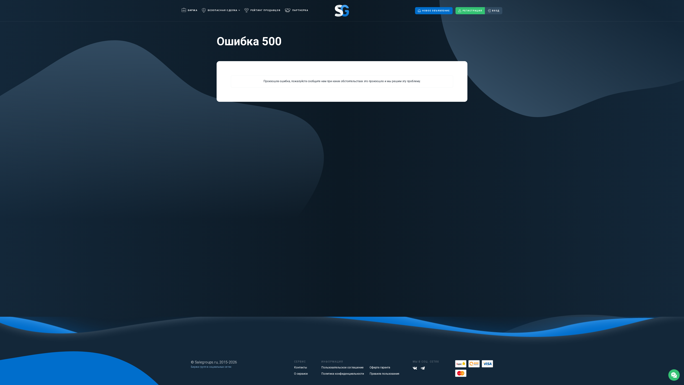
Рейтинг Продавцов (265, 10)
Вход (495, 10)
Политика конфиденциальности (342, 373)
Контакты (300, 367)
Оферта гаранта (380, 367)
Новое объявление (436, 10)
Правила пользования (384, 373)
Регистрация (472, 10)
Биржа (192, 10)
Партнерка (300, 10)
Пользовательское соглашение (342, 367)
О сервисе (301, 373)
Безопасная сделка (222, 10)
